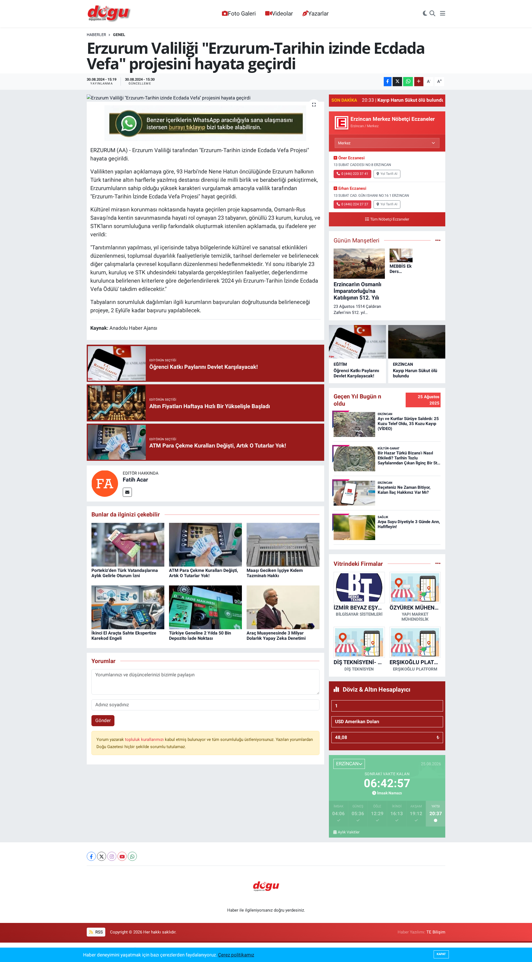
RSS (98, 932)
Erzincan (403, 364)
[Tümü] (438, 563)
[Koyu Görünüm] (425, 13)
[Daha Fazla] (418, 81)
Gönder (103, 720)
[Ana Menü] (442, 13)
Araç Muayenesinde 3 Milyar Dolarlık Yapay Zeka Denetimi (276, 635)
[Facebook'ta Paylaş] (388, 81)
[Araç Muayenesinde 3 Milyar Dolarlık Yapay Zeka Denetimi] (283, 607)
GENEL (119, 34)
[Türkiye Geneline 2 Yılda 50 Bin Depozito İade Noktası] (205, 607)
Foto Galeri (242, 13)
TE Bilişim (435, 932)
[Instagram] (111, 856)
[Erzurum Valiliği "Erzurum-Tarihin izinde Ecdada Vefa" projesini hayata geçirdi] (205, 98)
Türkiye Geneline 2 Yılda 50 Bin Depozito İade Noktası (200, 635)
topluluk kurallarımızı (145, 739)
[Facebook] (91, 856)
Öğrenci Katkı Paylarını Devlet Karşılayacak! (356, 373)
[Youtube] (122, 856)
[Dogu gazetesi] (109, 13)
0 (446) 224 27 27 (354, 204)
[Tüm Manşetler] (438, 240)
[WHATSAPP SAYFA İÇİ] (205, 122)
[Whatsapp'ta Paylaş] (408, 81)
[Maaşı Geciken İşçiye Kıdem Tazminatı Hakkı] (283, 544)
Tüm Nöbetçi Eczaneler (389, 219)
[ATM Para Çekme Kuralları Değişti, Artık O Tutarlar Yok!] (205, 544)
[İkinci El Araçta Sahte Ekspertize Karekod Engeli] (127, 607)
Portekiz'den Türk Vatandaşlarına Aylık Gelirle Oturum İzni (124, 573)
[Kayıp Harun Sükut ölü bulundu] (416, 342)
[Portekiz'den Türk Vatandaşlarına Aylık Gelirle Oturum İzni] (127, 544)
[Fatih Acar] (104, 483)
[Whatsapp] (132, 856)
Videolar (282, 13)
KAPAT (441, 954)
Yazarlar (318, 13)
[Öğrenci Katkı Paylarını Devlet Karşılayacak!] (357, 342)
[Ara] (432, 13)
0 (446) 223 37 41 (354, 174)
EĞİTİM (340, 364)
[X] (101, 856)
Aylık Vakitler (349, 832)
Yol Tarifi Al (388, 174)
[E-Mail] (127, 492)
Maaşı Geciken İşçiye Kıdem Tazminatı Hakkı (275, 573)
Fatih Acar (135, 479)
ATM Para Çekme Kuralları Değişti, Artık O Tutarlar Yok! (203, 573)
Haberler (96, 34)
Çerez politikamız (236, 955)
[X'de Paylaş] (397, 81)
